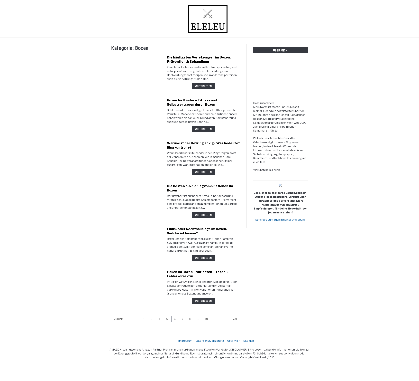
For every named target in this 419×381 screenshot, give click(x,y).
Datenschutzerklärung (209, 340)
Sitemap (248, 340)
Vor (235, 319)
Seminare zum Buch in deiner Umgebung (280, 219)
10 (207, 319)
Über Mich (233, 340)
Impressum (185, 340)
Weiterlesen (203, 86)
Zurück (118, 319)
